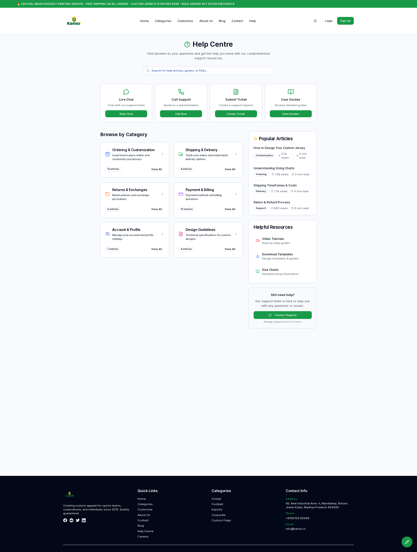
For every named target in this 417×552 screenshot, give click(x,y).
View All (156, 169)
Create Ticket (236, 114)
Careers (143, 536)
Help (252, 21)
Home (144, 21)
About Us (206, 21)
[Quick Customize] (407, 542)
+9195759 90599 (297, 518)
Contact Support (286, 315)
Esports (217, 509)
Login (329, 20)
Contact (237, 21)
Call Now (181, 114)
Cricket (216, 498)
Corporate (219, 515)
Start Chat (126, 114)
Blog (222, 21)
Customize (185, 21)
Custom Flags (221, 520)
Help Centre (145, 531)
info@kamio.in (296, 528)
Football (217, 504)
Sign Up (345, 20)
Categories (163, 21)
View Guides (290, 114)
